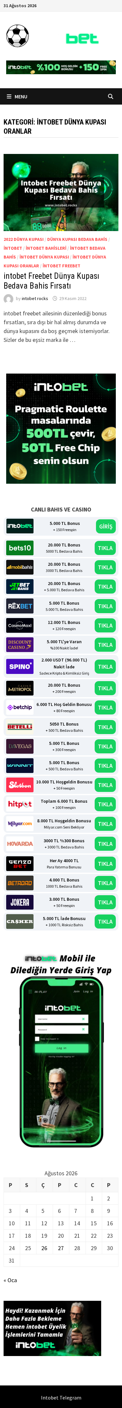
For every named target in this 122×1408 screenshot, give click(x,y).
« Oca (10, 1280)
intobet (13, 248)
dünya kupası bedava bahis (77, 239)
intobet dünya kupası (44, 257)
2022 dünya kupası (24, 239)
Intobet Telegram (61, 1397)
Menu (20, 96)
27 (61, 1248)
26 (44, 1248)
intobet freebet (61, 266)
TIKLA (105, 548)
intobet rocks (35, 298)
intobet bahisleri (46, 248)
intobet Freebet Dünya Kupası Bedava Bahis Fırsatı (51, 281)
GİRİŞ (106, 526)
